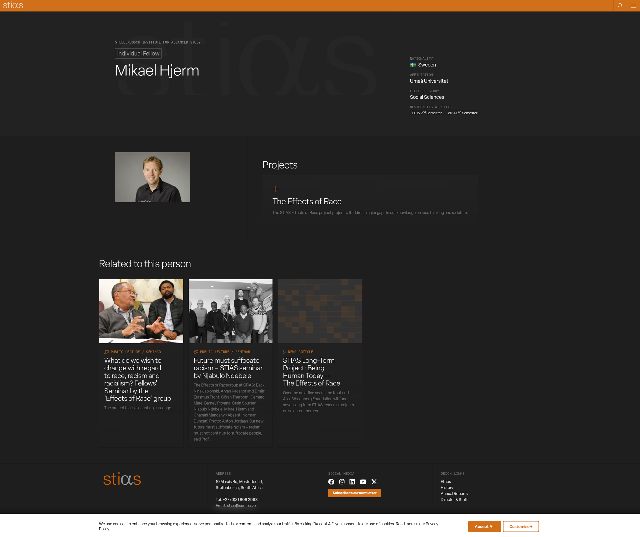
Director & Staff (454, 499)
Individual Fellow (138, 53)
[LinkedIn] (352, 482)
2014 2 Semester (463, 112)
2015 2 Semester (427, 112)
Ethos (446, 481)
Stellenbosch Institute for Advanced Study (157, 42)
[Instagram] (341, 482)
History (447, 487)
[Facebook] (331, 482)
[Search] (620, 5)
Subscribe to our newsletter (354, 492)
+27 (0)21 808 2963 (240, 499)
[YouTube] (363, 482)
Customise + (521, 526)
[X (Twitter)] (374, 482)
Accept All (484, 526)
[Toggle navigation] (633, 5)
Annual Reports (454, 493)
